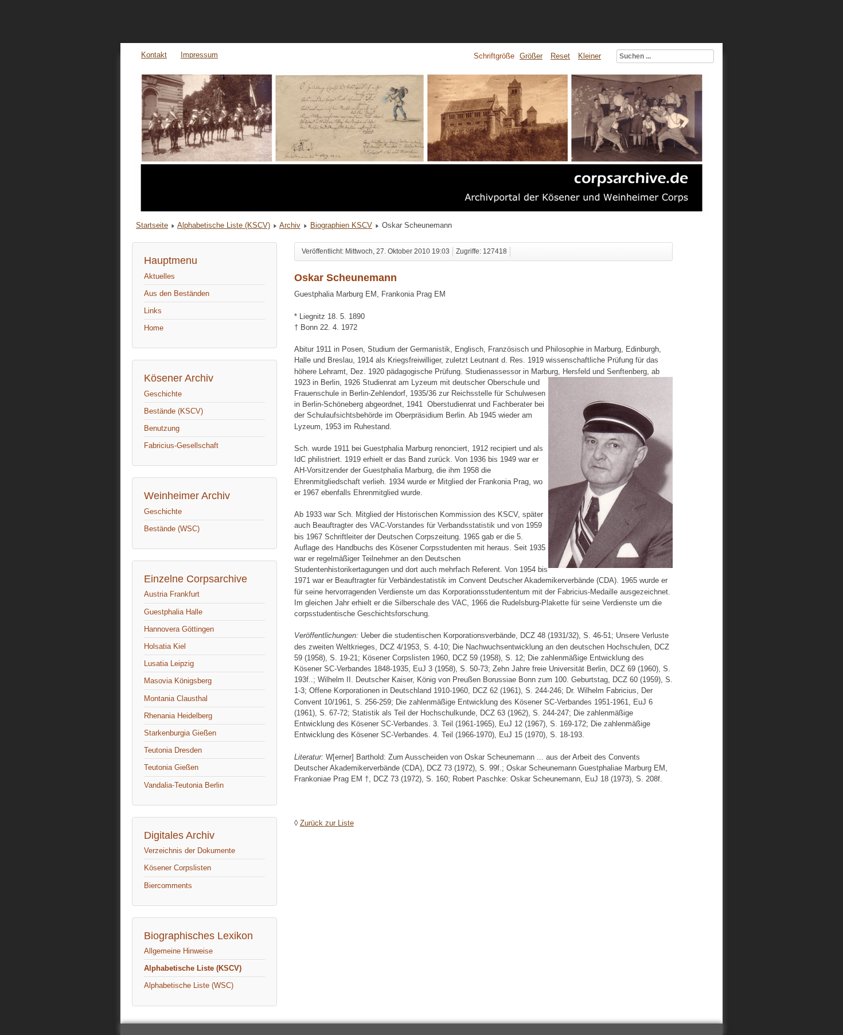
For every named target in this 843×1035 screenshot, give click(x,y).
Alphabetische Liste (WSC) (188, 985)
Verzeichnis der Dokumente (189, 850)
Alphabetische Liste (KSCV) (223, 225)
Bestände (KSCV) (173, 411)
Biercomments (168, 885)
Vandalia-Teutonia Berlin (184, 785)
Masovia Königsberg (178, 680)
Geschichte (163, 394)
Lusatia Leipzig (169, 663)
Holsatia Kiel (165, 646)
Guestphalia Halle (173, 612)
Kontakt (154, 54)
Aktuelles (159, 276)
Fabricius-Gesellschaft (181, 445)
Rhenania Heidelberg (178, 715)
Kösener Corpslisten (177, 867)
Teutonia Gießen (171, 767)
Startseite (152, 225)
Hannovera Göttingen (179, 629)
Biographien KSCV (341, 225)
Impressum (199, 54)
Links (153, 310)
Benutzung (161, 428)
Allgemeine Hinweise (178, 951)
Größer (531, 56)
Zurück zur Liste (327, 823)
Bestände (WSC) (172, 528)
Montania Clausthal (176, 698)
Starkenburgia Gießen (180, 733)
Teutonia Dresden (173, 750)
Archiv (289, 225)
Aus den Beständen (176, 293)
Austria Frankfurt (172, 594)
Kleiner (589, 56)
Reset (560, 56)
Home (153, 328)
